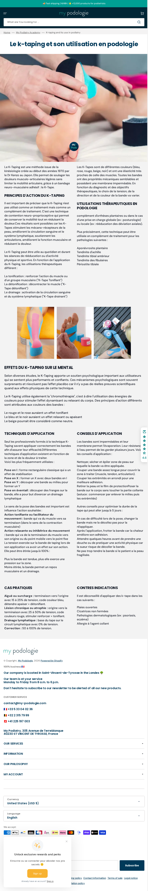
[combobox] (73, 22)
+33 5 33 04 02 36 (20, 715)
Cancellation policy (72, 889)
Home (7, 32)
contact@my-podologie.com (25, 709)
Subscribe (129, 871)
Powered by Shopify (52, 666)
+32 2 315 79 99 (18, 721)
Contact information (93, 884)
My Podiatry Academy (28, 32)
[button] (5, 13)
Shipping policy (71, 884)
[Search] (137, 22)
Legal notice (129, 884)
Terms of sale (113, 884)
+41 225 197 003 (19, 727)
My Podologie (25, 666)
